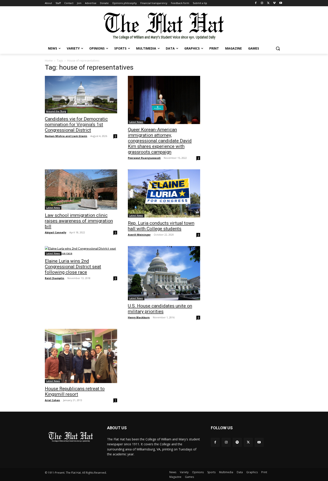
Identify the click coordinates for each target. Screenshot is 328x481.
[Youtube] (280, 3)
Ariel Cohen (52, 400)
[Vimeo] (274, 3)
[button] (277, 48)
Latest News (136, 122)
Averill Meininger (139, 234)
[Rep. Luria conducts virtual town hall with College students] (164, 193)
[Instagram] (262, 3)
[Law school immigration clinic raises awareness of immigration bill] (81, 189)
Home (49, 60)
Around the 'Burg (56, 111)
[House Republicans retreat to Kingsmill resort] (81, 356)
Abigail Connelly (55, 232)
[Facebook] (255, 3)
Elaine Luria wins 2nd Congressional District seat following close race (73, 266)
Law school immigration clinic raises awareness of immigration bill (79, 221)
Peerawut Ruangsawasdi (144, 158)
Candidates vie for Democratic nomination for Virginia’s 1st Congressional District (76, 124)
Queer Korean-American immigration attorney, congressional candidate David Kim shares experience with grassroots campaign (160, 141)
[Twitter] (268, 3)
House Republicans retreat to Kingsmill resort (75, 391)
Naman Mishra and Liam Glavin (66, 136)
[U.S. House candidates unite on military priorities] (164, 273)
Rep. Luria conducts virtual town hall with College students (161, 225)
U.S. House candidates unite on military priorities (160, 308)
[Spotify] (237, 442)
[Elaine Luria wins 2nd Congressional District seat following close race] (81, 250)
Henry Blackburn (139, 317)
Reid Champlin (54, 278)
